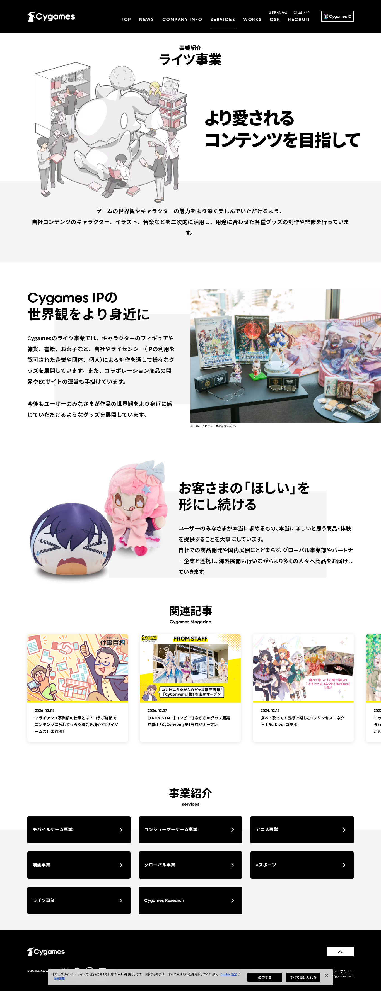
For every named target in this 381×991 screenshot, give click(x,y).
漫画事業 (41, 865)
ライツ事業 (44, 900)
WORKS (252, 19)
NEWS (146, 19)
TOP (126, 19)
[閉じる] (326, 975)
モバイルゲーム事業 (53, 829)
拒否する (264, 977)
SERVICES (223, 19)
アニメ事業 (267, 829)
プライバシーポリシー (337, 971)
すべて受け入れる (303, 977)
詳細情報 (59, 978)
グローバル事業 (159, 865)
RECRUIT (299, 19)
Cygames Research (164, 900)
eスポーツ (266, 865)
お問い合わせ (278, 12)
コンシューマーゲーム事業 (171, 829)
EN (308, 12)
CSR (275, 19)
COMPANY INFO (182, 19)
